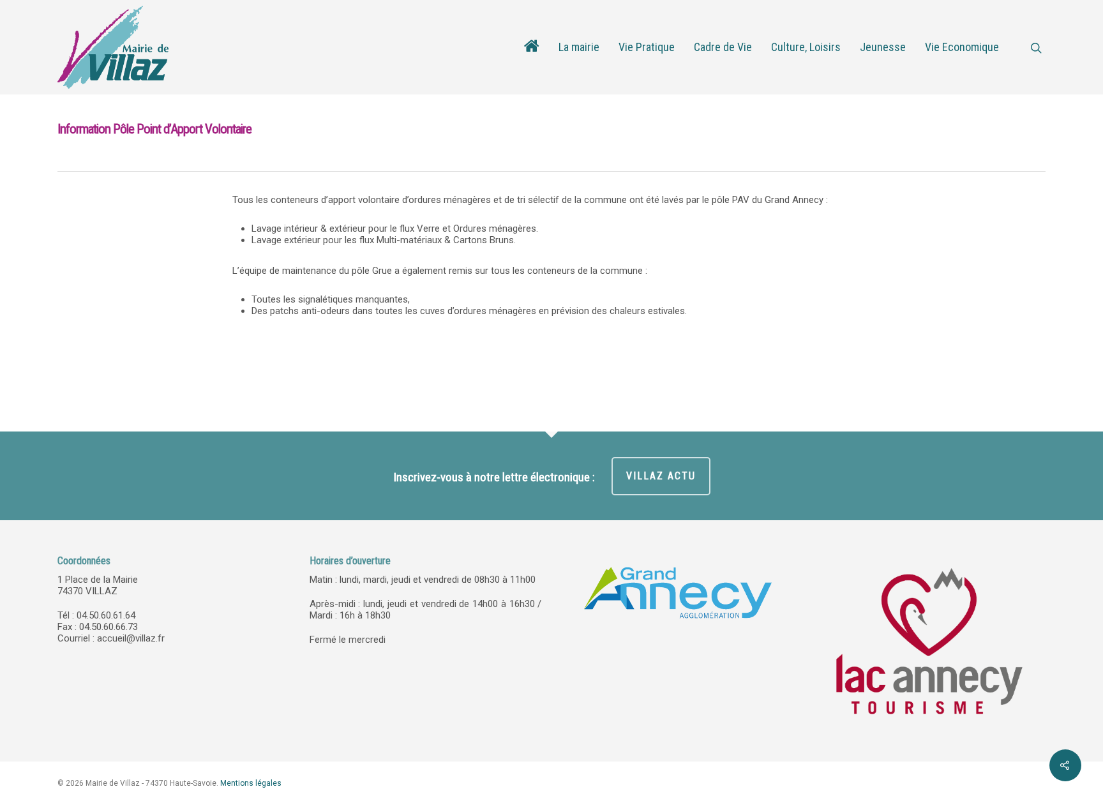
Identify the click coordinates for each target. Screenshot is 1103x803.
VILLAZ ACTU (661, 476)
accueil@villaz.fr (131, 638)
